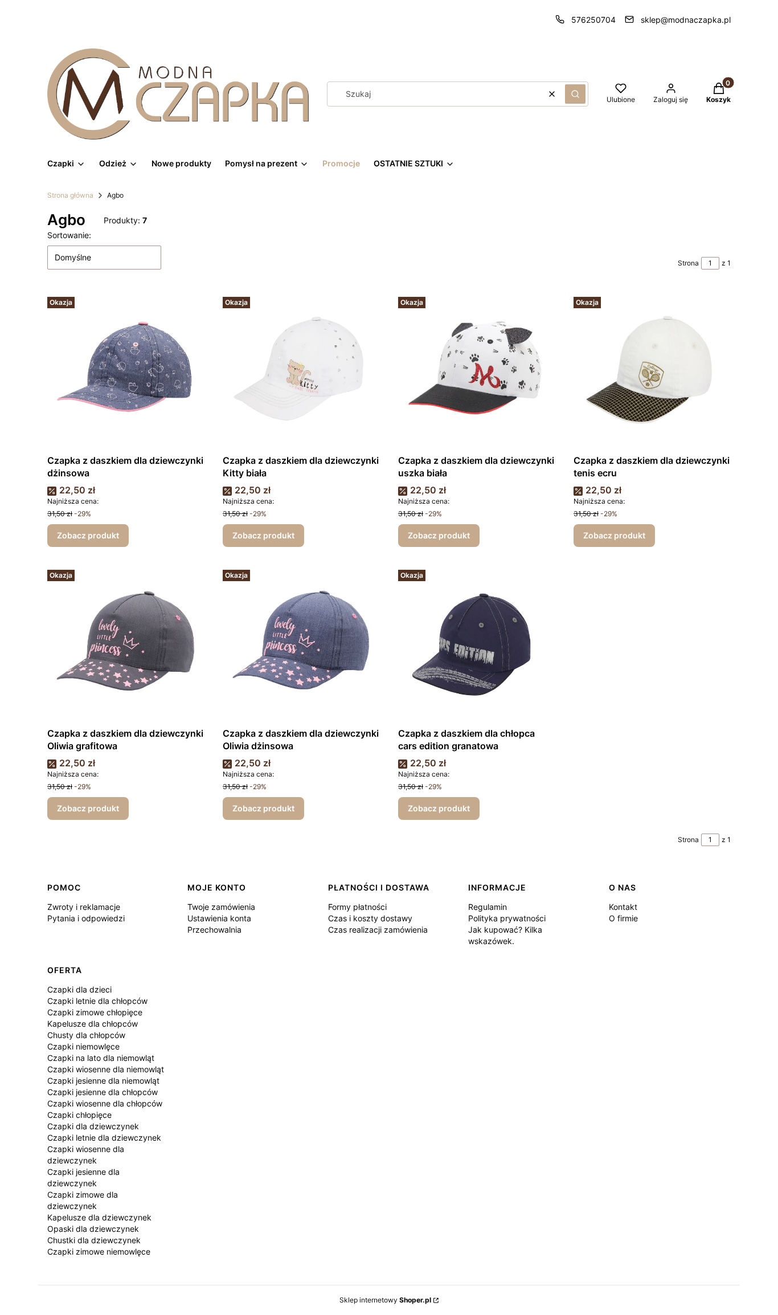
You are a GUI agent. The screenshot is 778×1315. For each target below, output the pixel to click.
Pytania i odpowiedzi (86, 918)
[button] (575, 94)
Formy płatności (357, 907)
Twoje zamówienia (221, 907)
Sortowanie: (69, 235)
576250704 (593, 19)
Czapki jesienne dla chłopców (102, 1092)
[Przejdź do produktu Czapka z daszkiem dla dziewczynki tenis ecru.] (652, 371)
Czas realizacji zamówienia (378, 929)
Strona (688, 263)
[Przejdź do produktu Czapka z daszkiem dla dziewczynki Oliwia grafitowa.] (125, 643)
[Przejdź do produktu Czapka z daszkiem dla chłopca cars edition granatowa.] (476, 643)
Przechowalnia (214, 929)
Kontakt (623, 907)
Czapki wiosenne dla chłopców (104, 1103)
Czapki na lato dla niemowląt (100, 1058)
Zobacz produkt (88, 535)
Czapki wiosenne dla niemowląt (105, 1069)
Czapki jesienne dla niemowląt (103, 1080)
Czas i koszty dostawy (370, 918)
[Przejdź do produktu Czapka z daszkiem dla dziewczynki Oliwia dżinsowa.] (301, 643)
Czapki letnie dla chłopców (97, 1001)
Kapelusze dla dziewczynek (99, 1217)
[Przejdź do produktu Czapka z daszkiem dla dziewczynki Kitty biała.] (301, 371)
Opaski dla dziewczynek (93, 1229)
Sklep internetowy (385, 1300)
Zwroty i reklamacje (83, 907)
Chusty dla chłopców (86, 1035)
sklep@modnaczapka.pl (686, 19)
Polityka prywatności (507, 918)
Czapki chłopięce (79, 1115)
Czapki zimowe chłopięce (94, 1012)
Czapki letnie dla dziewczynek (104, 1137)
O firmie (623, 918)
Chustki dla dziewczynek (94, 1240)
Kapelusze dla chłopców (92, 1023)
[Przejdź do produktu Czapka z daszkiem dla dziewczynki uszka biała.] (476, 371)
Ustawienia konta (219, 918)
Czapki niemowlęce (83, 1046)
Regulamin (487, 907)
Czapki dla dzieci (79, 989)
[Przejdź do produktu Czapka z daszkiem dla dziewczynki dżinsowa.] (125, 371)
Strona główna (70, 195)
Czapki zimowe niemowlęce (98, 1251)
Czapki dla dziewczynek (93, 1126)
